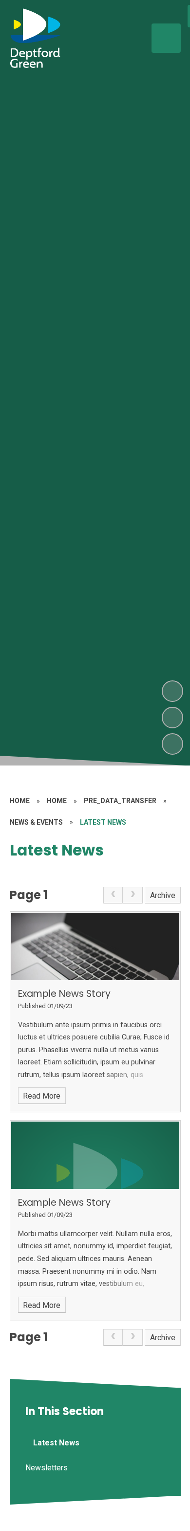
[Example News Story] (95, 946)
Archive (162, 895)
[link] (113, 895)
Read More (41, 1096)
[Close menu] (166, 38)
